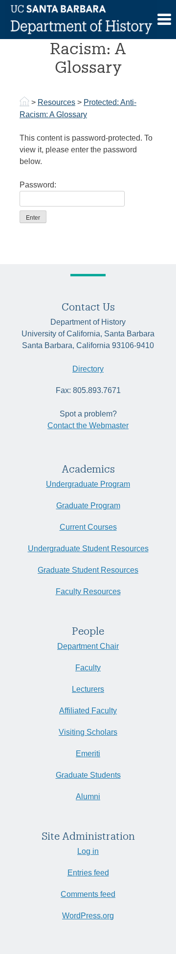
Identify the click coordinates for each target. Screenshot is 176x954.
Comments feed (88, 894)
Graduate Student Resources (88, 570)
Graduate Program (88, 505)
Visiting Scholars (88, 732)
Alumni (88, 796)
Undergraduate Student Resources (88, 548)
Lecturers (88, 689)
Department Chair (88, 646)
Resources (56, 102)
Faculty (88, 668)
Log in (88, 851)
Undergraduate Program (88, 484)
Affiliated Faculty (88, 710)
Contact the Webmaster (88, 425)
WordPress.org (88, 916)
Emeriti (88, 753)
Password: (38, 185)
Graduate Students (88, 775)
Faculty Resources (88, 591)
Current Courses (88, 527)
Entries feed (88, 873)
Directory (88, 369)
